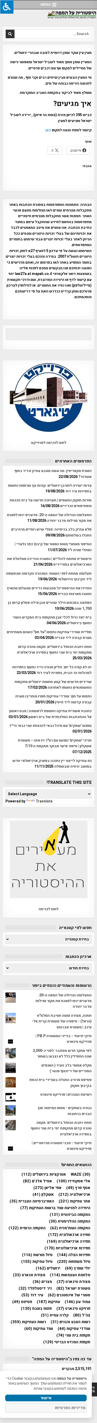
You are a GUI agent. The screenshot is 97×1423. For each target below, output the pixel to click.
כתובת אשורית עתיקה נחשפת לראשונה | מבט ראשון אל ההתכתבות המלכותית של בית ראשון (50, 713)
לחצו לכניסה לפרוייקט (48, 442)
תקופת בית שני (73, 1335)
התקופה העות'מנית (70, 1228)
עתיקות (48, 1302)
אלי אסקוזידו (73, 1181)
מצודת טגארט (29, 1275)
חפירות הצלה (73, 1255)
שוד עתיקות (38, 1328)
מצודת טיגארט (73, 1281)
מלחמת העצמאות (70, 1275)
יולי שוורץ (77, 1268)
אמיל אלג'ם (37, 1181)
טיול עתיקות (37, 1261)
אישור (46, 1398)
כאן (48, 130)
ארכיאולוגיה (74, 1194)
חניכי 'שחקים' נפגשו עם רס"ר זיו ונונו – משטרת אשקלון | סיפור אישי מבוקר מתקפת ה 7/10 (55, 743)
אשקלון (43, 1194)
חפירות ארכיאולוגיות (67, 1248)
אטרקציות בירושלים (43, 1174)
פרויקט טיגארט (73, 1308)
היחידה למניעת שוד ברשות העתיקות (55, 1208)
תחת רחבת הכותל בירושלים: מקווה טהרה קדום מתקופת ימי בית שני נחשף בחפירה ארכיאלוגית (54, 649)
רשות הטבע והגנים (70, 1322)
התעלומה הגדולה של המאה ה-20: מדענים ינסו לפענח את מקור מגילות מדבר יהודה (49, 517)
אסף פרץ (78, 1188)
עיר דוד (32, 1295)
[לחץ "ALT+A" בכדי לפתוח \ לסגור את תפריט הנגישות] (6, 7)
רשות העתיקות (28, 1322)
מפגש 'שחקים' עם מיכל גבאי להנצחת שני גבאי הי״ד (50, 725)
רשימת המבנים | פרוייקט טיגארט (66, 1094)
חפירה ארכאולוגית (69, 1235)
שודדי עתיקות (74, 1328)
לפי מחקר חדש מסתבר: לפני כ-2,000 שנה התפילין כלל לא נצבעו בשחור (62, 1053)
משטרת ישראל (73, 1288)
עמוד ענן (77, 1302)
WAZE (80, 1174)
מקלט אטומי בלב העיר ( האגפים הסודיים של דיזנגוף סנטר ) (66, 1068)
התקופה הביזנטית (70, 1214)
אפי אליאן (47, 1188)
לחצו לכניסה (48, 909)
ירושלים (48, 1268)
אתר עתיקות (74, 1201)
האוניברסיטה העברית (32, 1201)
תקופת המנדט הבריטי (66, 1342)
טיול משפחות (73, 1261)
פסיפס (22, 1302)
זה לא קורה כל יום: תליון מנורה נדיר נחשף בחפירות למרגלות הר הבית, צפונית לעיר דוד (52, 670)
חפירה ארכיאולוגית (68, 1241)
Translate (44, 801)
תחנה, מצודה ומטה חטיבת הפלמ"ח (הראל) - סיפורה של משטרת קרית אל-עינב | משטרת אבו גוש (62, 1021)
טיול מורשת (37, 1255)
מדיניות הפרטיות (70, 1408)
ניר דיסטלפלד (35, 1288)
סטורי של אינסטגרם (69, 1295)
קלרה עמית (55, 1315)
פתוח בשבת (36, 1308)
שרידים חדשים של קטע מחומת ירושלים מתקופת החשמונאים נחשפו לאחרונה (53, 684)
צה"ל (81, 1315)
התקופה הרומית (27, 1228)
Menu (46, 4)
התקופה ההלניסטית (69, 1221)
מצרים (42, 1281)
